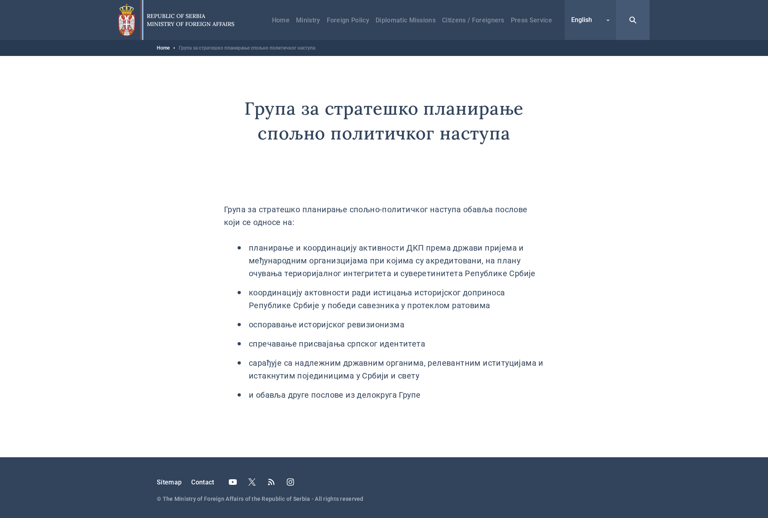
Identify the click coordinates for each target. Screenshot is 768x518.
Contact (202, 482)
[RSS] (271, 482)
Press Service (531, 20)
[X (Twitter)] (252, 482)
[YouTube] (233, 482)
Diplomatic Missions (406, 20)
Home (281, 20)
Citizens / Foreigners (473, 20)
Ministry (308, 20)
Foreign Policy (348, 20)
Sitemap (169, 482)
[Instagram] (290, 482)
